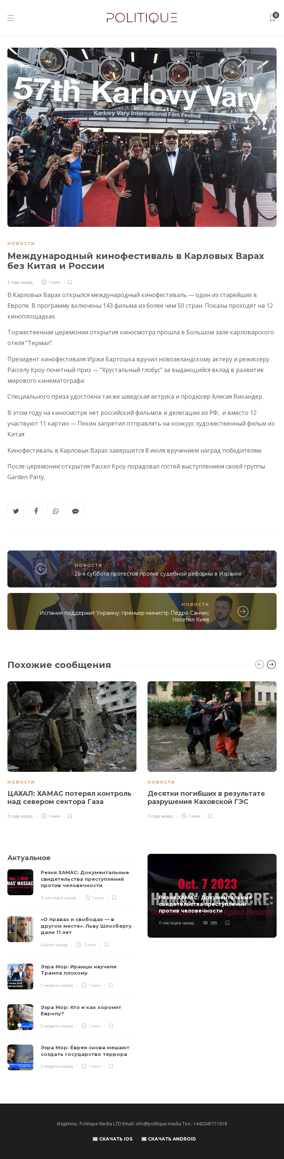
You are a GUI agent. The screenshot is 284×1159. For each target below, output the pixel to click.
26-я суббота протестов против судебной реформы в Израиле (158, 573)
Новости (21, 243)
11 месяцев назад (58, 897)
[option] (72, 751)
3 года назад (20, 282)
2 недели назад (57, 985)
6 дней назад (54, 944)
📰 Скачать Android (168, 1139)
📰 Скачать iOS (112, 1139)
